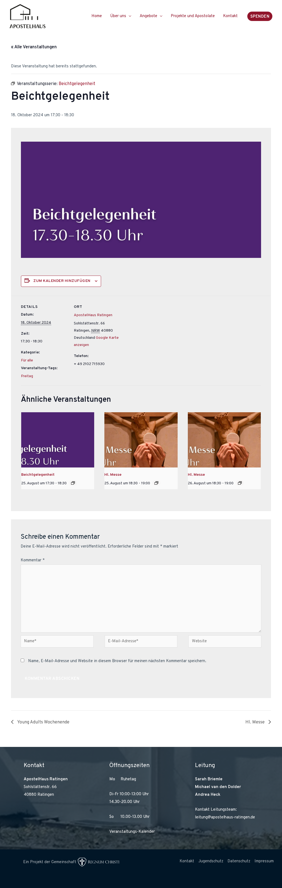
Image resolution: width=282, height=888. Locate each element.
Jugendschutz (210, 861)
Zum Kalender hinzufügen (62, 281)
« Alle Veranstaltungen (34, 47)
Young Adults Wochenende (42, 722)
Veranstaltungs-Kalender (132, 831)
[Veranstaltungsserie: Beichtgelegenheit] (73, 483)
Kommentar (33, 560)
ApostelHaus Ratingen (93, 315)
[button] (260, 16)
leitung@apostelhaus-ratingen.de (225, 817)
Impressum (264, 861)
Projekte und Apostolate (193, 16)
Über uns (118, 16)
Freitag (27, 376)
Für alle (27, 360)
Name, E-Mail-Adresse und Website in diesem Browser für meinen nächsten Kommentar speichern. (117, 661)
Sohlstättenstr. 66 (40, 787)
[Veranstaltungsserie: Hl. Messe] (156, 483)
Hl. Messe (112, 474)
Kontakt (230, 16)
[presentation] (57, 439)
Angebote (148, 16)
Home (96, 16)
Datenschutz (238, 861)
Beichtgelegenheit (38, 474)
